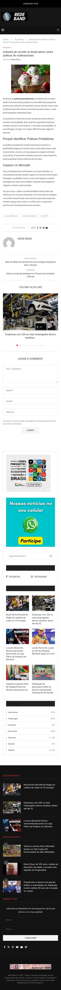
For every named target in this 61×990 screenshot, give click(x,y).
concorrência (11, 216)
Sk (43, 982)
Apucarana (31, 712)
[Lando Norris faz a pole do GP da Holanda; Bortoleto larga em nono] (43, 636)
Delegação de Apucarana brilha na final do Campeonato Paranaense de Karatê (42, 688)
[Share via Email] (47, 227)
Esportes (31, 737)
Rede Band (16, 59)
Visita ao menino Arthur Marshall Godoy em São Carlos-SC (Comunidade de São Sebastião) (39, 849)
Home (5, 39)
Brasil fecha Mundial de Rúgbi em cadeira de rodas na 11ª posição (17, 617)
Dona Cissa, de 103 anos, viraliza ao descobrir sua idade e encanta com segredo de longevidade (41, 867)
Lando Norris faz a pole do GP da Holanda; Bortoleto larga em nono (43, 651)
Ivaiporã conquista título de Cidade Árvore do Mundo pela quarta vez (17, 687)
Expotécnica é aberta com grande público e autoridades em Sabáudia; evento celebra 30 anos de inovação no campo (41, 886)
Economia (19, 39)
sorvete (44, 216)
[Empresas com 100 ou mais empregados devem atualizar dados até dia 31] (30, 311)
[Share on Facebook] (37, 227)
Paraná (31, 750)
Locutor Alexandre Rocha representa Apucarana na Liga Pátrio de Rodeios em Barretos (16, 654)
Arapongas (31, 718)
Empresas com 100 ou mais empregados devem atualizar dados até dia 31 (42, 619)
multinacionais (29, 216)
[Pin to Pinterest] (43, 227)
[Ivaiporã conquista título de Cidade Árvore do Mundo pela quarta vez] (17, 672)
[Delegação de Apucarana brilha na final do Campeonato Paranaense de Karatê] (43, 672)
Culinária (31, 725)
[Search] (58, 30)
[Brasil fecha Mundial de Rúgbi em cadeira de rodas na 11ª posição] (17, 603)
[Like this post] (34, 227)
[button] (5, 319)
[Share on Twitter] (40, 227)
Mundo (31, 743)
